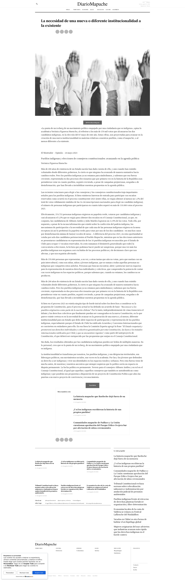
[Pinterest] (66, 32)
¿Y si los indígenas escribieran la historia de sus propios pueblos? (97, 411)
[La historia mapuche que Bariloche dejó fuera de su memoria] (64, 400)
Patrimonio (59, 550)
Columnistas (80, 550)
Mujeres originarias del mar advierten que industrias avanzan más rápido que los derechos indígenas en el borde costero (131, 530)
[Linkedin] (133, 557)
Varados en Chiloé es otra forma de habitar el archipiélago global (130, 520)
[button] (37, 4)
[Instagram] (133, 554)
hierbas (97, 550)
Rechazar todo (24, 573)
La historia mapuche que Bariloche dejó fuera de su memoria (99, 397)
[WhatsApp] (71, 32)
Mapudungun (118, 550)
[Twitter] (62, 32)
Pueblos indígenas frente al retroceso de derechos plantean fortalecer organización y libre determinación (72, 488)
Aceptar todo (39, 573)
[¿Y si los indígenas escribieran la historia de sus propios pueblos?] (64, 413)
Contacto (135, 565)
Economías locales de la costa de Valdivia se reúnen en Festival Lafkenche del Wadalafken (99, 487)
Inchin (135, 570)
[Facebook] (57, 32)
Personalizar (10, 573)
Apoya (135, 567)
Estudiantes (117, 553)
